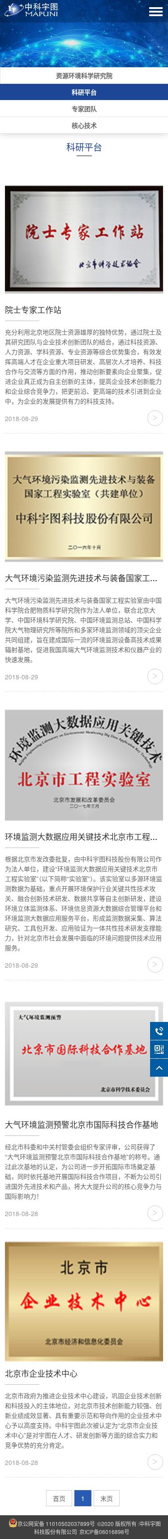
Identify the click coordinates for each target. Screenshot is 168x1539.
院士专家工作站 (33, 309)
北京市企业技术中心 (41, 1373)
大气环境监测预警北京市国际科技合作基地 (81, 1124)
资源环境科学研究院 (84, 75)
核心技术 (84, 125)
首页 (59, 1498)
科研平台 (84, 91)
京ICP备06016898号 (104, 1531)
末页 (106, 1498)
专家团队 (84, 108)
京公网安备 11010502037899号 (56, 1523)
